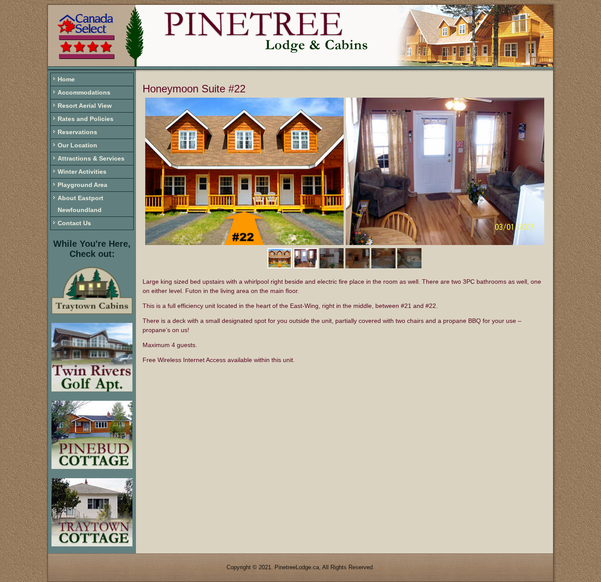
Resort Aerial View (85, 105)
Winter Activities (82, 171)
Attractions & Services (91, 158)
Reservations (77, 131)
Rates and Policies (86, 118)
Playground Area (82, 184)
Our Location (77, 145)
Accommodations (84, 92)
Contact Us (74, 223)
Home (66, 79)
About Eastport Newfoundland (80, 203)
